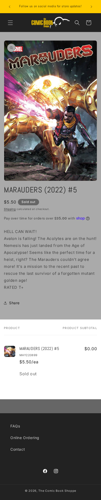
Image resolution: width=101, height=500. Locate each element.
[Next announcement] (91, 6)
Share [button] (14, 303)
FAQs (15, 426)
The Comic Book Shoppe (57, 491)
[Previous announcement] (9, 6)
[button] (10, 22)
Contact (17, 449)
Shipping (10, 208)
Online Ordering (24, 437)
